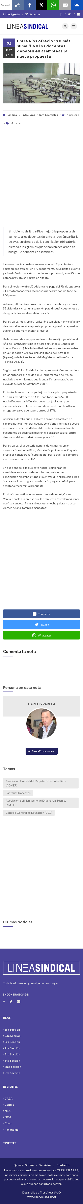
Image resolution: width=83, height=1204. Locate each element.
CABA (8, 1098)
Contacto (63, 1165)
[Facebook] (62, 14)
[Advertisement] (41, 179)
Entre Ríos (28, 115)
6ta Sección (12, 1060)
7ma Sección (13, 1066)
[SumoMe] (77, 5)
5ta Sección (12, 1054)
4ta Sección (12, 1048)
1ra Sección (12, 1029)
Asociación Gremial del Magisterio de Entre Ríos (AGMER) (36, 783)
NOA (8, 1117)
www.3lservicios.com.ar (41, 1196)
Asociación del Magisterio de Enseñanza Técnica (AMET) (36, 803)
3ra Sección (12, 1042)
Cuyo (8, 1123)
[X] (42, 5)
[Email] (65, 5)
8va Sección (12, 1073)
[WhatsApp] (53, 5)
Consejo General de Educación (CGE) (29, 812)
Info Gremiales (48, 115)
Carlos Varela (41, 704)
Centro (9, 1104)
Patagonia (12, 1129)
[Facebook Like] (18, 5)
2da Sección (13, 1035)
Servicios (45, 1165)
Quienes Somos (23, 1165)
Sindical (12, 115)
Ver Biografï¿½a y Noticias (41, 751)
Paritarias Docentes (18, 793)
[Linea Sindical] (27, 26)
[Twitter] (71, 14)
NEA (7, 1110)
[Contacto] (78, 14)
